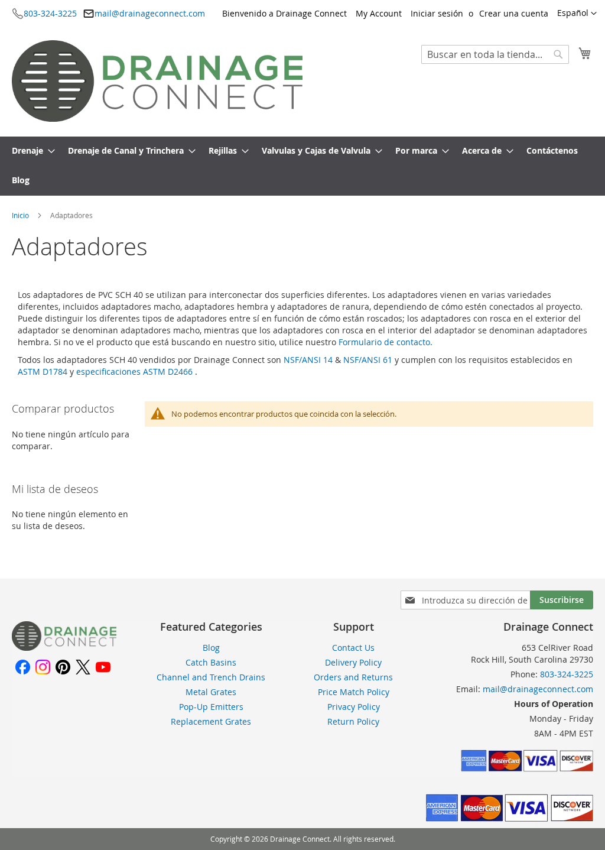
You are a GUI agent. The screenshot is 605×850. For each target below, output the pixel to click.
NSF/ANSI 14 (309, 359)
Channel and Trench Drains (211, 677)
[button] (577, 13)
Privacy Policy (353, 706)
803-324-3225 (50, 13)
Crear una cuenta (513, 13)
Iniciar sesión (437, 13)
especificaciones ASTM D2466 (135, 371)
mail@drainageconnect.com (150, 13)
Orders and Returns (353, 677)
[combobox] (495, 54)
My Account (379, 13)
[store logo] (157, 81)
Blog (211, 647)
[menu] (302, 166)
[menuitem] (30, 151)
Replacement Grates (211, 721)
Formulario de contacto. (385, 342)
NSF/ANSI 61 (369, 359)
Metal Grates (211, 691)
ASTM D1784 (44, 371)
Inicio (21, 215)
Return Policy (353, 721)
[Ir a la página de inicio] (64, 647)
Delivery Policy (353, 662)
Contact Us (353, 647)
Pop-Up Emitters (211, 706)
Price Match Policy (353, 691)
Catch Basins (211, 662)
